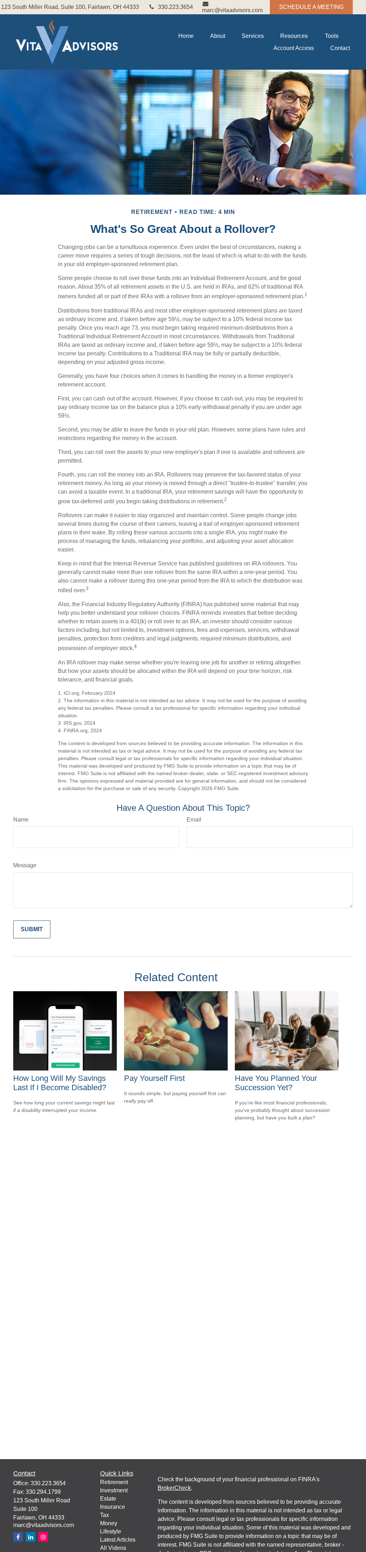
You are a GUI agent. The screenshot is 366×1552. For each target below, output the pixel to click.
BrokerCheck (174, 1488)
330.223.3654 (175, 7)
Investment (114, 1490)
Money (108, 1523)
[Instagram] (43, 1537)
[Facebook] (18, 1537)
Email (194, 820)
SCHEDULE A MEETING (311, 7)
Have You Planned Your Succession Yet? (276, 1083)
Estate (108, 1499)
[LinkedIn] (30, 1537)
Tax (104, 1515)
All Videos (113, 1548)
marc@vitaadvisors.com (232, 10)
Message (24, 865)
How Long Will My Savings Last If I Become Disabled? (59, 1083)
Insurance (112, 1507)
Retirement (114, 1482)
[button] (186, 36)
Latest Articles (117, 1540)
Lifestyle (110, 1531)
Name (21, 820)
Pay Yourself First (154, 1078)
